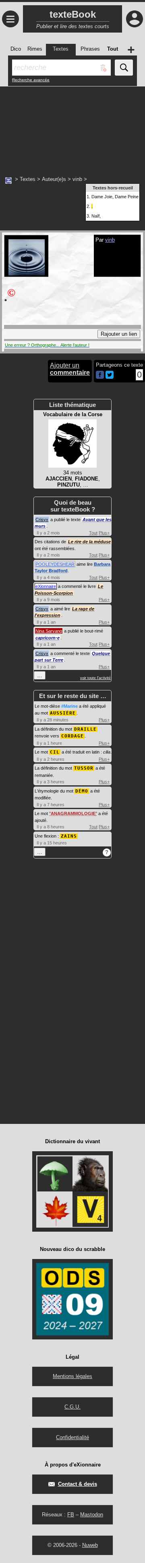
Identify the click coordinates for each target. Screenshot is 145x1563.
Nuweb (90, 1545)
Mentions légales (72, 1376)
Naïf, (96, 216)
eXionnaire (45, 586)
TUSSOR (83, 768)
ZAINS (69, 836)
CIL (55, 752)
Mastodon (91, 1515)
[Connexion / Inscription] (134, 18)
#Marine (69, 706)
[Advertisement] (72, 126)
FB (70, 1515)
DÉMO (81, 791)
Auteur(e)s (54, 179)
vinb (77, 179)
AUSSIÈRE (63, 713)
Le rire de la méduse (89, 541)
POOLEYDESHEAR (55, 564)
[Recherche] (124, 68)
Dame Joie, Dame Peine (115, 196)
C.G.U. (72, 1407)
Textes (27, 179)
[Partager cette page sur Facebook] (100, 375)
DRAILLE (85, 729)
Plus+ (104, 532)
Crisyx (41, 519)
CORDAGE (72, 736)
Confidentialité (72, 1437)
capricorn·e (47, 637)
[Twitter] (110, 377)
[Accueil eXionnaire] (8, 180)
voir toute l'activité (95, 678)
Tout (93, 532)
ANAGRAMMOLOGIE (73, 813)
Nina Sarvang (48, 630)
